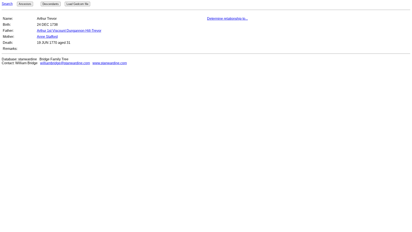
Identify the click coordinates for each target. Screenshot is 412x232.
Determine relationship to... (227, 18)
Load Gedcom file (77, 4)
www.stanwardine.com (109, 63)
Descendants (50, 4)
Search (7, 4)
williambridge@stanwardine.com (65, 63)
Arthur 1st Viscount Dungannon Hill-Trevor (69, 30)
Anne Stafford (47, 36)
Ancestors (25, 4)
